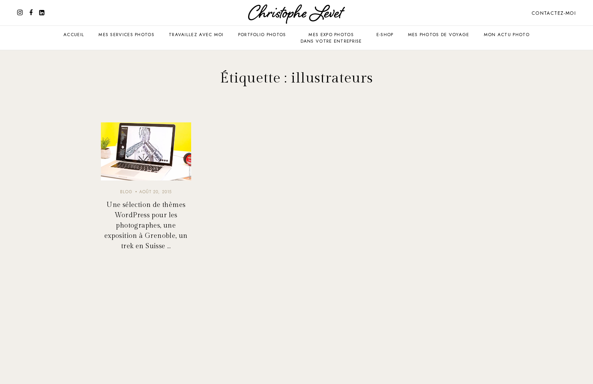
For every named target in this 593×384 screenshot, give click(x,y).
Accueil (73, 34)
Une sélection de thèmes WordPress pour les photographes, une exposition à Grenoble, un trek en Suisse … (146, 225)
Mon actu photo (507, 34)
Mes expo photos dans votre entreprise (331, 37)
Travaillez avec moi (196, 34)
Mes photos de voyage (438, 34)
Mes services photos (126, 34)
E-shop (385, 34)
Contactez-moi (554, 13)
